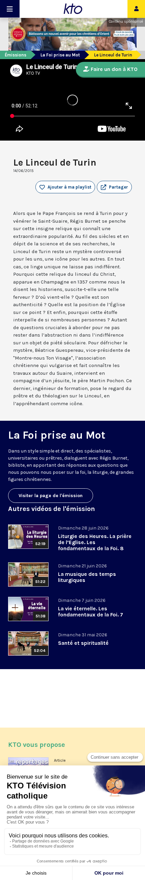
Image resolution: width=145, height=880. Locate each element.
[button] (114, 187)
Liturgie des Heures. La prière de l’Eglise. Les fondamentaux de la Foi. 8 (95, 542)
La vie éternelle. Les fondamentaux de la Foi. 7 (90, 611)
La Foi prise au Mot (60, 54)
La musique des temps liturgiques (87, 577)
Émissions (15, 54)
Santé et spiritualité (83, 643)
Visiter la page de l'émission (51, 495)
